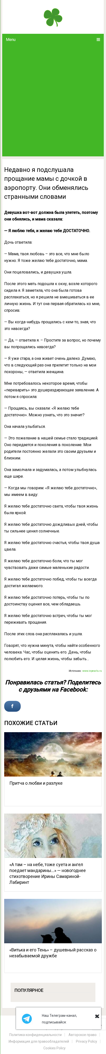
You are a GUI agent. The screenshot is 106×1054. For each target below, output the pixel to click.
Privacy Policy (86, 1041)
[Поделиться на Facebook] (12, 706)
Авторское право (83, 1035)
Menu (11, 39)
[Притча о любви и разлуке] (53, 754)
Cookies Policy (54, 1048)
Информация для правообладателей (39, 1041)
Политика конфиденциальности (35, 1035)
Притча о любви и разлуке (36, 783)
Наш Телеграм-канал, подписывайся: (59, 1019)
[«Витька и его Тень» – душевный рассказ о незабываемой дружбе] (53, 921)
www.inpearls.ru (92, 670)
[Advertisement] (53, 101)
